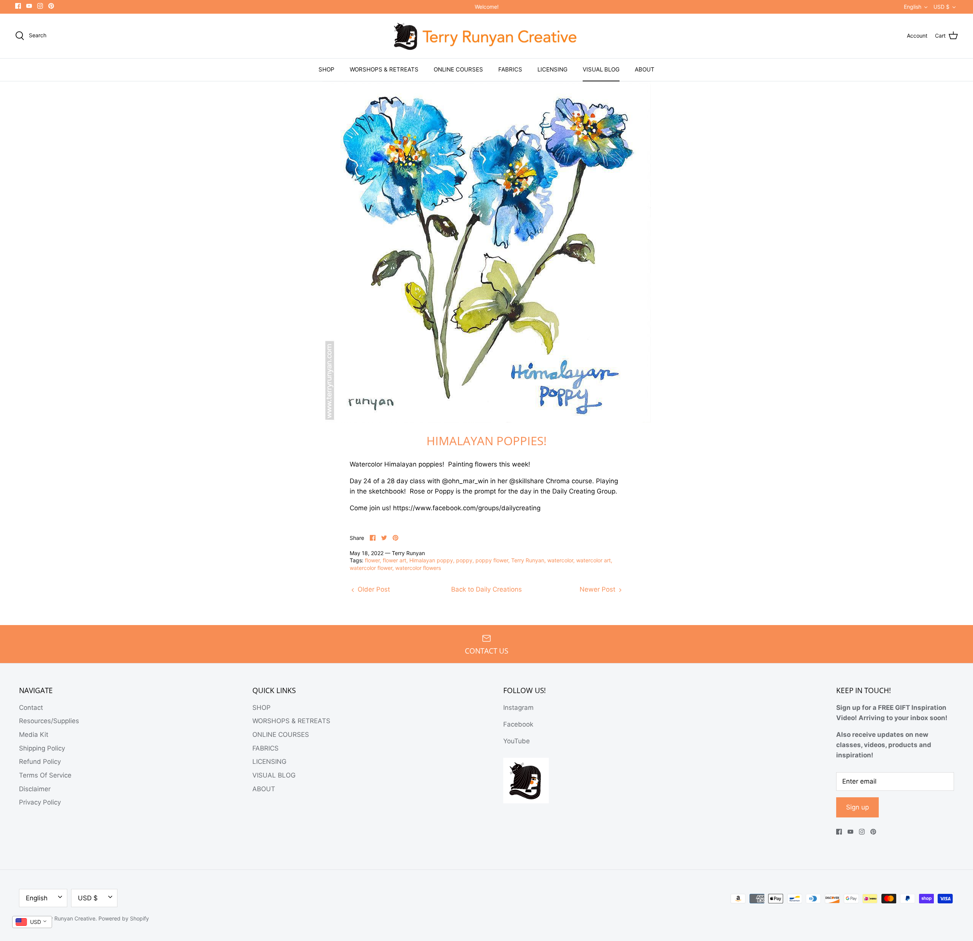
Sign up (857, 807)
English (912, 6)
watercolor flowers (418, 568)
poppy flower (491, 560)
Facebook (518, 724)
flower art (394, 560)
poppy (464, 560)
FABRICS (510, 69)
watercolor (560, 560)
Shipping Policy (42, 748)
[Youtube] (29, 6)
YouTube (516, 741)
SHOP (326, 69)
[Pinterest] (51, 6)
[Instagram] (40, 6)
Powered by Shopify (123, 918)
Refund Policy (40, 761)
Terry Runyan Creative (67, 918)
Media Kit (33, 734)
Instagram (518, 707)
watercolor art (593, 560)
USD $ (941, 6)
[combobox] (32, 922)
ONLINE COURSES (458, 69)
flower (372, 560)
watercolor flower (371, 568)
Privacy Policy (40, 802)
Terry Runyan (527, 560)
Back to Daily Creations (486, 589)
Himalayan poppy (431, 560)
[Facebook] (18, 6)
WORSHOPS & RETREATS (384, 69)
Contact (31, 707)
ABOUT (644, 69)
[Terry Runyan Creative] (486, 36)
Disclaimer (35, 789)
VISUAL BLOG (601, 69)
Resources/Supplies (49, 721)
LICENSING (552, 69)
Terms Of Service (45, 775)
